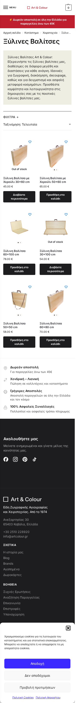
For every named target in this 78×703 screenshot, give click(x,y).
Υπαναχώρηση (13, 614)
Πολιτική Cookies (23, 697)
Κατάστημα (31, 32)
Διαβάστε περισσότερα (19, 196)
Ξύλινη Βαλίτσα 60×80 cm (51, 325)
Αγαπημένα (11, 569)
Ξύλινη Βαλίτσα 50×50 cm (14, 325)
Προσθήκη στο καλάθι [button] (55, 196)
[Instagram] (15, 459)
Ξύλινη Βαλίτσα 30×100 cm (51, 252)
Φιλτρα (11, 117)
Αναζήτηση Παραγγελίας (21, 597)
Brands (8, 563)
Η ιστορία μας (13, 552)
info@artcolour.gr (15, 536)
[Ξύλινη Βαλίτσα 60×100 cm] (19, 227)
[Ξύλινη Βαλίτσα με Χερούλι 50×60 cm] (56, 154)
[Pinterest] (25, 459)
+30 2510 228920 (16, 532)
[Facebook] (5, 459)
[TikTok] (34, 459)
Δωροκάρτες (12, 575)
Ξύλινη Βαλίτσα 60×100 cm (14, 252)
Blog (6, 558)
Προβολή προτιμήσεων (37, 687)
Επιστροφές (11, 608)
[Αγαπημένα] (30, 142)
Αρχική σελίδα (12, 32)
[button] (68, 628)
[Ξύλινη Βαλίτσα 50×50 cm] (19, 299)
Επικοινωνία (11, 603)
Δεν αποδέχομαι (37, 675)
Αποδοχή (37, 664)
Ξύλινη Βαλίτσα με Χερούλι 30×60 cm (16, 180)
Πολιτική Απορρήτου (48, 697)
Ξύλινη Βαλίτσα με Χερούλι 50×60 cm (53, 180)
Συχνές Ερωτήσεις (17, 592)
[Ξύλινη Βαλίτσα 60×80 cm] (56, 299)
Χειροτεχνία (50, 32)
